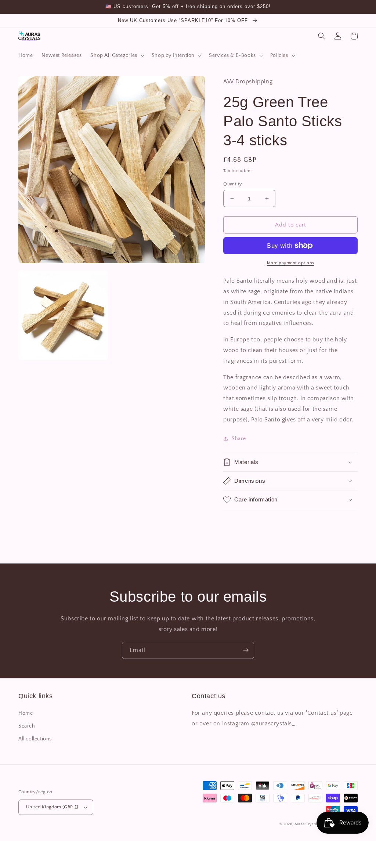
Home (25, 713)
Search (26, 726)
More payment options (290, 263)
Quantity (232, 183)
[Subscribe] (246, 650)
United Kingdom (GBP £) (52, 806)
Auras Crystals (307, 824)
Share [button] (239, 439)
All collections (35, 739)
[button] (116, 55)
